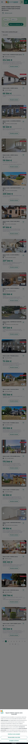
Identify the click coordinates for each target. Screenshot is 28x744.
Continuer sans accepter (14, 734)
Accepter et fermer (14, 740)
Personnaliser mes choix (14, 737)
